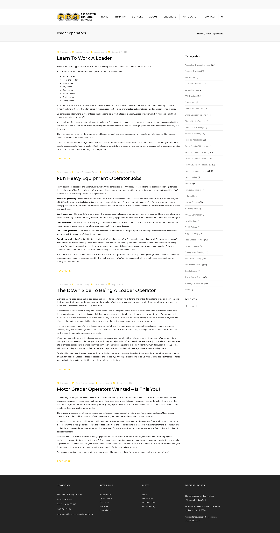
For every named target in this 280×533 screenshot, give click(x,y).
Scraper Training (192, 246)
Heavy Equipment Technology (198, 164)
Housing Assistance (193, 190)
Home (104, 16)
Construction (190, 102)
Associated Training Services (197, 65)
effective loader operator (91, 338)
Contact (210, 16)
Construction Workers (194, 108)
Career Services (192, 90)
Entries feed (147, 498)
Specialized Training (194, 264)
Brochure (170, 16)
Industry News (191, 196)
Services (137, 16)
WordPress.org (148, 506)
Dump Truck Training (194, 127)
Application (190, 16)
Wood (187, 289)
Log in (144, 494)
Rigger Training (191, 233)
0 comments (65, 52)
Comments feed (149, 502)
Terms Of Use (106, 498)
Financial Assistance (193, 139)
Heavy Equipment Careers (87, 172)
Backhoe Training (192, 71)
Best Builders (190, 77)
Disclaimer (104, 506)
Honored (189, 183)
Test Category (191, 271)
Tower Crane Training (194, 277)
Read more (64, 158)
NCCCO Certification (193, 214)
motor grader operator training (95, 452)
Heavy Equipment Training (196, 171)
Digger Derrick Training (195, 121)
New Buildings (191, 221)
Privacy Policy (105, 494)
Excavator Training (193, 133)
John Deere (126, 142)
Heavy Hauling (191, 177)
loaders (104, 71)
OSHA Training (191, 227)
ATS (105, 52)
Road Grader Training (85, 383)
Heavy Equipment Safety (195, 158)
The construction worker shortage (199, 496)
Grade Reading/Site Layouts (197, 146)
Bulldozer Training (193, 83)
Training (120, 16)
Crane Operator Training (195, 115)
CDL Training (190, 96)
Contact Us (104, 502)
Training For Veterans (194, 283)
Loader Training (83, 52)
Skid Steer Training (193, 258)
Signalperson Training (194, 252)
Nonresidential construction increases (201, 516)
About (153, 16)
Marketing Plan (191, 208)
